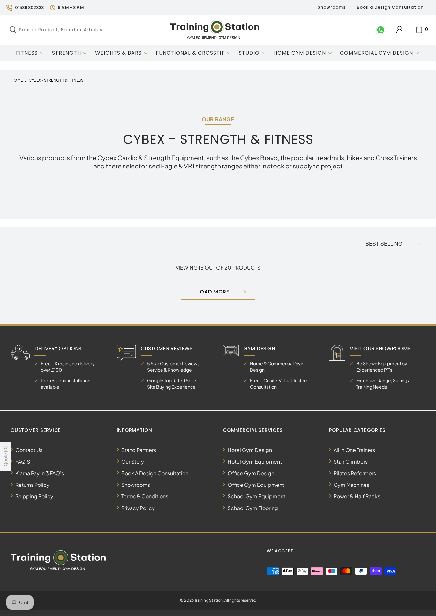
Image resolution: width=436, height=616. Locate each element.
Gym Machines (351, 484)
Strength (66, 52)
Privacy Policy (138, 508)
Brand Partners (138, 450)
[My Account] (399, 29)
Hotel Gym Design (250, 450)
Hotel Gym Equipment (255, 461)
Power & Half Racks (357, 496)
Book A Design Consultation (154, 473)
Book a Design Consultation (390, 7)
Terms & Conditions (144, 496)
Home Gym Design (300, 52)
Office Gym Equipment (256, 484)
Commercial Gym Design (377, 52)
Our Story (132, 461)
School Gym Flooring (253, 508)
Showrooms (332, 7)
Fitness (27, 52)
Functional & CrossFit (190, 52)
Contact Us (28, 450)
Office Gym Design (251, 473)
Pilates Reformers (355, 473)
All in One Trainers (354, 450)
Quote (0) (5, 456)
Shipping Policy (34, 496)
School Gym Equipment (256, 496)
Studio (249, 52)
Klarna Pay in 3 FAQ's (39, 473)
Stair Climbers (351, 461)
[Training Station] (214, 30)
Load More (213, 291)
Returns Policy (32, 484)
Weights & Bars (118, 52)
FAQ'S (22, 461)
